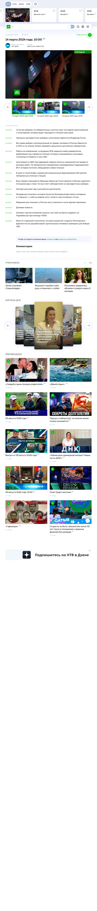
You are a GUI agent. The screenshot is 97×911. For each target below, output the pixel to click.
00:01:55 (8, 138)
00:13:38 (8, 181)
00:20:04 (8, 208)
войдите (51, 239)
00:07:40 (8, 151)
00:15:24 (8, 189)
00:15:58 (8, 194)
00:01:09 (8, 130)
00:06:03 (8, 143)
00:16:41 (8, 202)
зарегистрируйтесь (68, 239)
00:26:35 (8, 221)
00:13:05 (8, 173)
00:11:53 (8, 162)
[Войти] (83, 26)
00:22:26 (8, 213)
